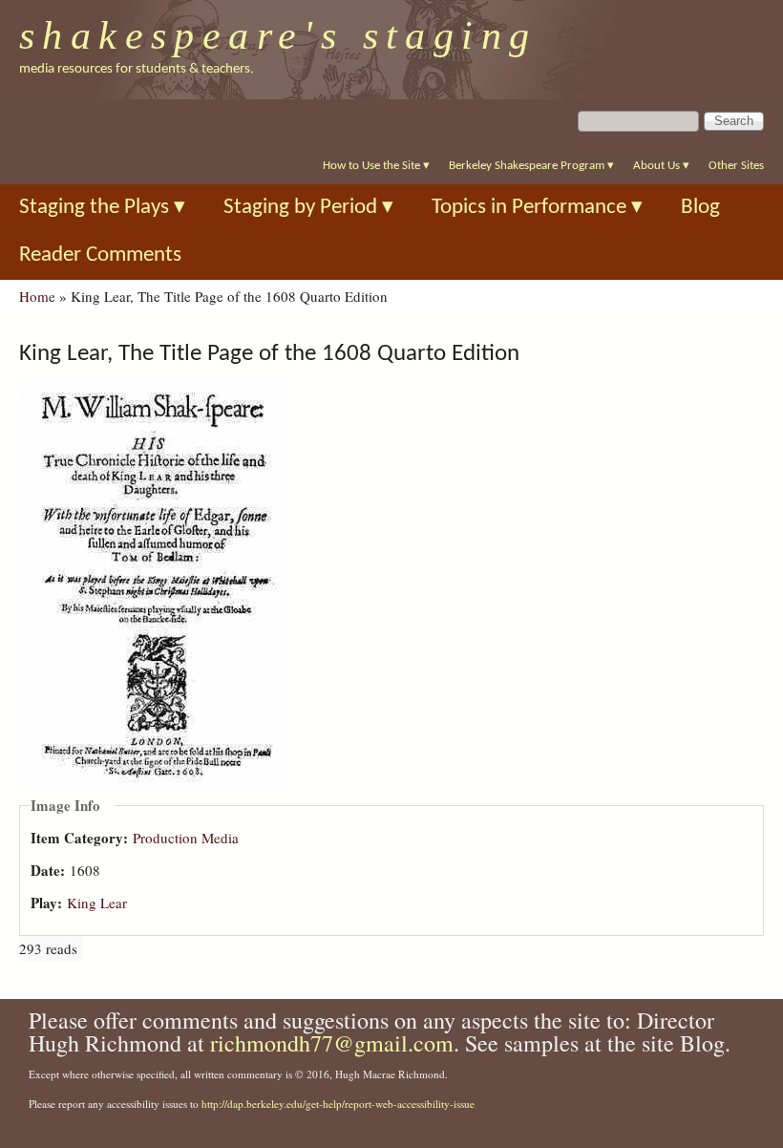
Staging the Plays (102, 208)
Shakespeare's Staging (278, 35)
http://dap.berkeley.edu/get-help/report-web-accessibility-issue (338, 1103)
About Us (661, 165)
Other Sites (736, 165)
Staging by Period (308, 208)
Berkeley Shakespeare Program (531, 165)
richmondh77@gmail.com (332, 1043)
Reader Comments (100, 255)
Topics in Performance (537, 208)
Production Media (186, 837)
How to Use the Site (376, 165)
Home (37, 296)
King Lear (97, 902)
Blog (700, 208)
